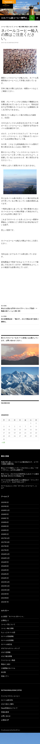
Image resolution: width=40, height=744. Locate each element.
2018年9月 (5, 514)
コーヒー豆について (7, 26)
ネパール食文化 (6, 644)
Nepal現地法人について (9, 708)
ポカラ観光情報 (6, 656)
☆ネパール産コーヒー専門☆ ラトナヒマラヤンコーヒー (15, 18)
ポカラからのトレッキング (10, 648)
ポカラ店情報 (5, 652)
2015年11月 (5, 586)
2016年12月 (5, 554)
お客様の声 (5, 720)
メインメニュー (37, 17)
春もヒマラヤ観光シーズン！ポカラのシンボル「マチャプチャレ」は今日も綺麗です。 (19, 469)
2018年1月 (5, 534)
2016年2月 (5, 574)
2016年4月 (5, 566)
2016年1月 (5, 578)
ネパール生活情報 (7, 640)
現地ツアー (5, 676)
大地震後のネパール (8, 668)
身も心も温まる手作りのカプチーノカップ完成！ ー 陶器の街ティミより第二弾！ (19, 308)
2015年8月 (5, 598)
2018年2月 (5, 530)
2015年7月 (5, 602)
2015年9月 (5, 594)
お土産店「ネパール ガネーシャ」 (13, 616)
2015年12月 (5, 582)
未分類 (35, 26)
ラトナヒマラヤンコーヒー (10, 696)
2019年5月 (5, 502)
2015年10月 (5, 590)
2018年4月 (5, 522)
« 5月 (3, 442)
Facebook (5, 403)
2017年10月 (5, 542)
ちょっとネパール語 (8, 632)
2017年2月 (5, 550)
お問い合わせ (5, 716)
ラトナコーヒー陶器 (8, 660)
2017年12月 (5, 538)
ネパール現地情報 (7, 636)
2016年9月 (5, 562)
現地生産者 (5, 712)
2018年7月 (5, 518)
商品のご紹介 (29, 26)
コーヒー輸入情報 (19, 26)
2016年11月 (5, 558)
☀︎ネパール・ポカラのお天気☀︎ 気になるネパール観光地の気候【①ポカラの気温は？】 (20, 475)
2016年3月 (5, 570)
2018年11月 (5, 510)
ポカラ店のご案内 (7, 704)
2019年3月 (5, 506)
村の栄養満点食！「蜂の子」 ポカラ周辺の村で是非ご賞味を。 (20, 319)
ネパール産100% (7, 700)
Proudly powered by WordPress (10, 730)
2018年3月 (5, 526)
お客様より (5, 620)
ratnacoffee (13, 42)
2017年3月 (5, 546)
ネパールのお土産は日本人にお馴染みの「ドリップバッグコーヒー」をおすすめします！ (19, 481)
